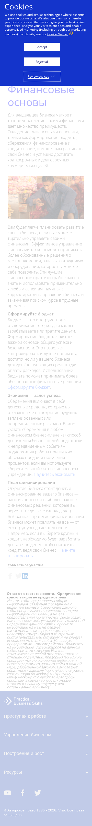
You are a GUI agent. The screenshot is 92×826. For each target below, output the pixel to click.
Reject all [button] (42, 62)
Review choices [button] (38, 76)
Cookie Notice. (57, 34)
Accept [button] (42, 47)
